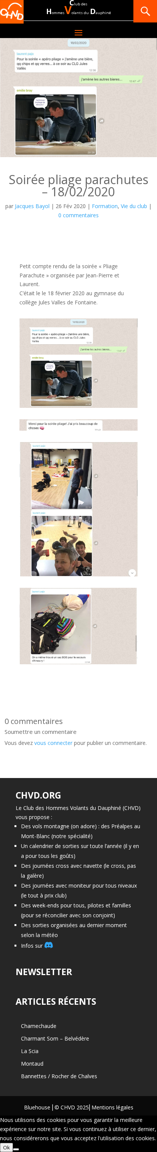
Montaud (32, 1063)
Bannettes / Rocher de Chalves (59, 1076)
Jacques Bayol (32, 206)
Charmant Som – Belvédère (55, 1038)
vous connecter (53, 742)
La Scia (29, 1051)
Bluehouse (37, 1107)
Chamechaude (38, 1025)
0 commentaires (78, 215)
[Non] (16, 1149)
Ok (6, 1147)
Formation (105, 206)
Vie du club (134, 206)
